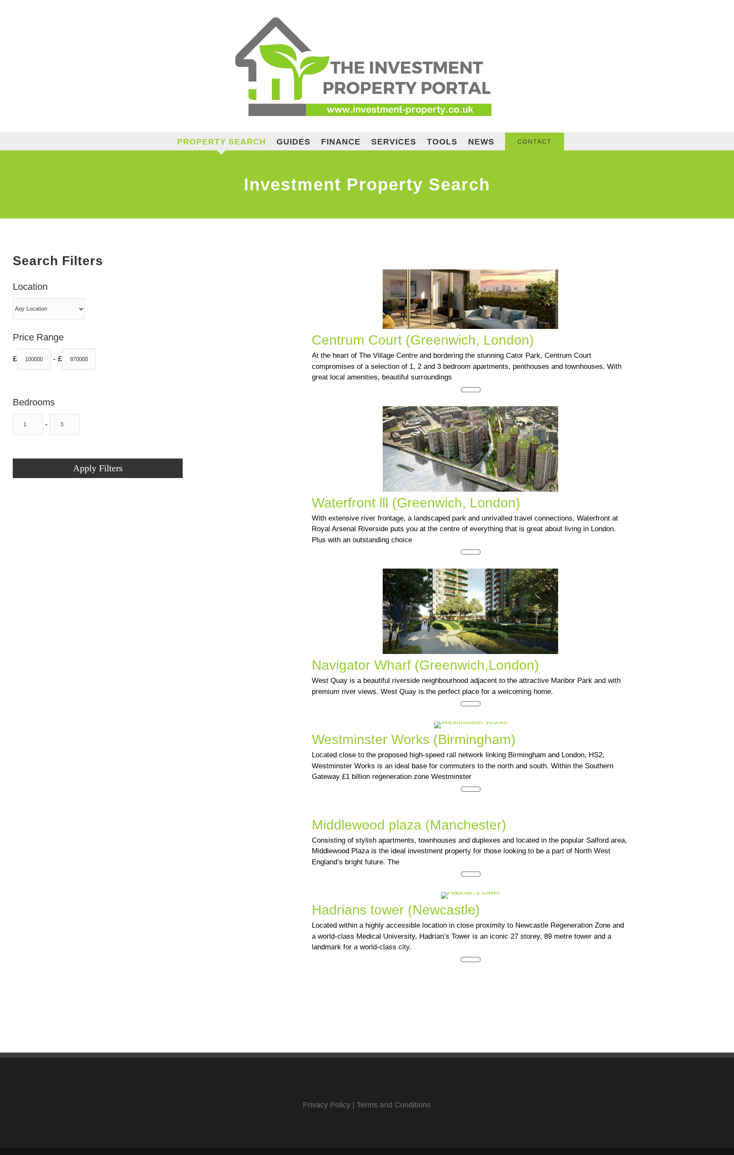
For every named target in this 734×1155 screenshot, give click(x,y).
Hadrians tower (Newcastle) (396, 909)
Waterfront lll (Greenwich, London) (416, 502)
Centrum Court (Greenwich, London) (423, 340)
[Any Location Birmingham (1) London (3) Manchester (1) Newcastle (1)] (49, 309)
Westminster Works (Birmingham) (414, 739)
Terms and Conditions (394, 1105)
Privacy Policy (326, 1105)
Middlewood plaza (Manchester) (409, 824)
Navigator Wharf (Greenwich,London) (425, 665)
